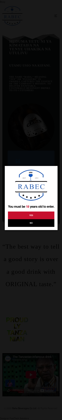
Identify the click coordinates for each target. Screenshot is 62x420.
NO (31, 222)
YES (31, 215)
